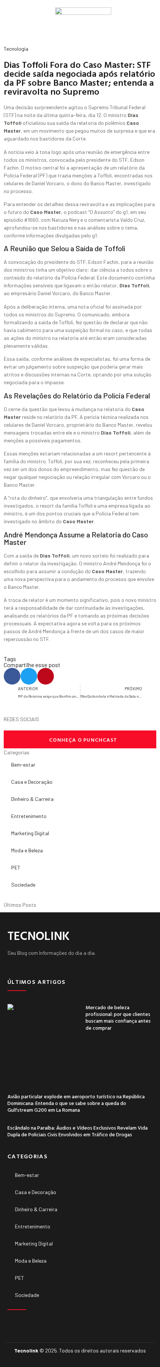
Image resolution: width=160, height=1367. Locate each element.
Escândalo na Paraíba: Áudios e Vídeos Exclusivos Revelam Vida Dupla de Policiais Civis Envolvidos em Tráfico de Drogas (77, 1131)
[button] (10, 20)
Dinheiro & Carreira (32, 799)
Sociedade (23, 884)
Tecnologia (16, 48)
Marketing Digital (30, 833)
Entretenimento (29, 816)
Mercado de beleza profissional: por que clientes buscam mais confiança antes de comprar (118, 1017)
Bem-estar (23, 764)
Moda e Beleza (27, 850)
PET (15, 867)
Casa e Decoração (31, 782)
